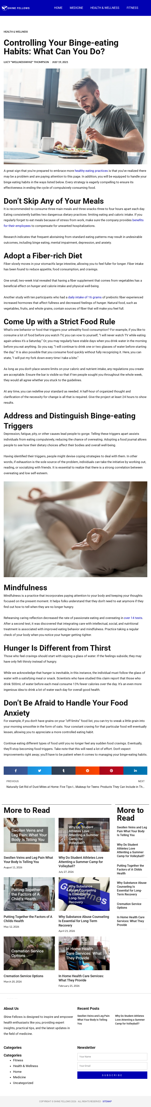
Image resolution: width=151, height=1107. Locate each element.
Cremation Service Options (23, 976)
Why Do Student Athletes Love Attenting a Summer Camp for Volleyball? (81, 862)
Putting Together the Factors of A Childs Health (130, 869)
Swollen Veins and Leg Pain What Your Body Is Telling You (132, 831)
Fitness (132, 8)
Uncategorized (23, 1083)
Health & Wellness (104, 8)
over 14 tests (133, 618)
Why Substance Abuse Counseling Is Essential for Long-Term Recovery (84, 921)
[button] (16, 770)
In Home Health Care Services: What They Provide (131, 921)
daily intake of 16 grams (85, 297)
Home (58, 8)
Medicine (76, 8)
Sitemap (107, 1101)
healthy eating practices (91, 171)
